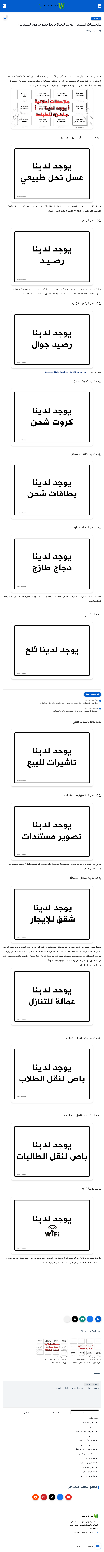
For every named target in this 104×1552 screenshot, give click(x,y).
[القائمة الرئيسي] (99, 6)
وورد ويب (73, 1547)
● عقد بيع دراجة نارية (88, 1463)
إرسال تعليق (91, 1385)
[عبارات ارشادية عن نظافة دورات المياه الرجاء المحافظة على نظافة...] (85, 1347)
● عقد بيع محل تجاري (88, 1445)
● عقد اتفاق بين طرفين (87, 1454)
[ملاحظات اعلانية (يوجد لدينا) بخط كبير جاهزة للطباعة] (52, 1347)
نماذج (26, 1413)
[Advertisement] (52, 56)
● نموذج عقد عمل (90, 1468)
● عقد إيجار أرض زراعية (88, 1440)
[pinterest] (44, 1497)
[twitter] (52, 1497)
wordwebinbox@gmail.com (84, 1533)
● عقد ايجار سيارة (90, 1472)
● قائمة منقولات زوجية (88, 1477)
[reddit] (35, 1497)
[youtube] (68, 1497)
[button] (90, 1319)
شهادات (55, 1413)
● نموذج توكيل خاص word (86, 1432)
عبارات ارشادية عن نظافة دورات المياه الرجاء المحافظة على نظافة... (69, 703)
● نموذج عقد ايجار (90, 1423)
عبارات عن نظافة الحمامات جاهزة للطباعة (65, 372)
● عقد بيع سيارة (90, 1436)
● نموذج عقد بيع (90, 1427)
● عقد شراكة (91, 1459)
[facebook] (60, 1497)
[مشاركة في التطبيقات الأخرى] (67, 1319)
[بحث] (4, 6)
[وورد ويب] (52, 6)
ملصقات (96, 19)
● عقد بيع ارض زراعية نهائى (86, 1449)
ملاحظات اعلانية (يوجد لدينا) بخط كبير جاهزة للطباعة (75, 711)
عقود (84, 1413)
